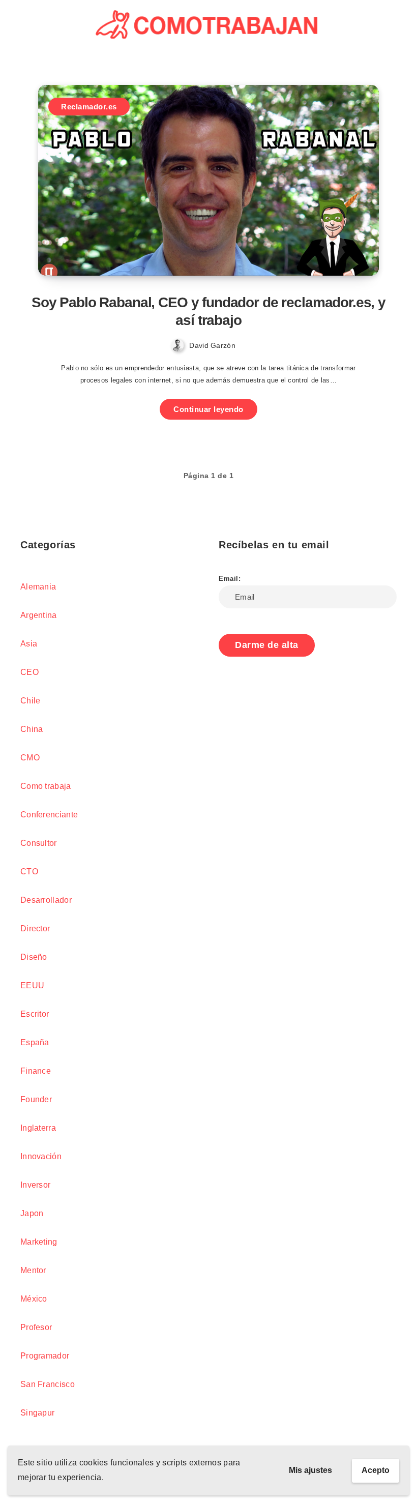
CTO (29, 871)
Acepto (376, 1470)
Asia (28, 643)
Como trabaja (45, 786)
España (34, 1042)
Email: (230, 578)
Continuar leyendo (208, 409)
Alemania (38, 586)
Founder (36, 1099)
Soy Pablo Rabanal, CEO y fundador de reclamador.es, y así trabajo (208, 311)
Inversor (35, 1185)
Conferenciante (49, 814)
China (31, 729)
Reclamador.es (89, 106)
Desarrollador (46, 900)
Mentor (33, 1270)
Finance (35, 1071)
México (33, 1298)
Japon (32, 1213)
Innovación (41, 1156)
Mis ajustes (310, 1470)
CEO (29, 672)
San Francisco (47, 1384)
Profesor (36, 1327)
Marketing (38, 1241)
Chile (30, 700)
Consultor (38, 843)
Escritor (34, 1014)
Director (35, 928)
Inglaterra (38, 1128)
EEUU (32, 985)
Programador (44, 1355)
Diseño (33, 957)
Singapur (37, 1412)
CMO (30, 757)
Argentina (38, 615)
